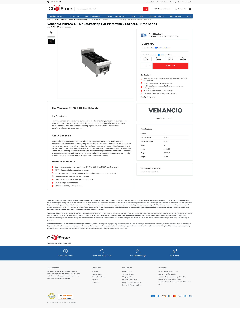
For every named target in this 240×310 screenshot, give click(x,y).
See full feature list (148, 97)
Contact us (95, 282)
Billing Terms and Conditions (131, 282)
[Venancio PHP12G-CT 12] (51, 32)
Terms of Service (128, 274)
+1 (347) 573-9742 (170, 274)
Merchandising (175, 16)
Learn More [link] (168, 55)
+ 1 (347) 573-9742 (56, 2)
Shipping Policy (127, 277)
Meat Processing (137, 16)
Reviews (95, 279)
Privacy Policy (127, 271)
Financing (173, 2)
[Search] (145, 9)
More (188, 16)
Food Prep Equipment (92, 16)
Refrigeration (74, 16)
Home (49, 19)
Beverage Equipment (156, 16)
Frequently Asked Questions (131, 285)
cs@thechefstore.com (170, 271)
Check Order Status (162, 2)
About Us (180, 2)
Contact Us (188, 2)
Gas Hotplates (95, 19)
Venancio (169, 118)
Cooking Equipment (56, 16)
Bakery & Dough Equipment (115, 16)
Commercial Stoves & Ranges (78, 19)
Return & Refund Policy (130, 279)
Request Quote (150, 2)
